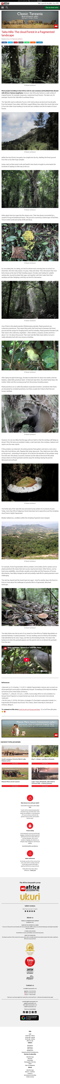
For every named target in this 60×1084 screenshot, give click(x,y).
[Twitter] (27, 1012)
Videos (30, 1063)
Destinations (30, 1045)
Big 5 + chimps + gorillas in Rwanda (43, 759)
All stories (30, 1058)
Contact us (30, 1073)
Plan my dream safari (52, 7)
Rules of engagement (30, 1065)
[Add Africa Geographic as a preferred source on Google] (30, 1020)
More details (15, 763)
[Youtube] (30, 1012)
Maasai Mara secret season (11, 781)
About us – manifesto (30, 1071)
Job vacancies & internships (30, 1075)
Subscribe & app (30, 1056)
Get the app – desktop (30, 1039)
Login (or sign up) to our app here (29, 709)
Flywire (22, 835)
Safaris (30, 1042)
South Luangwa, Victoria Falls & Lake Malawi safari (14, 760)
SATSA (28, 840)
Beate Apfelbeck (18, 39)
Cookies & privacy (30, 1076)
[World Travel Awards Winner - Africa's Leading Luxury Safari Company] (30, 955)
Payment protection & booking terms (30, 1052)
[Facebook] (24, 1012)
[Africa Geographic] (5, 3)
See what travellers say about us (30, 846)
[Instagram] (33, 1012)
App (30, 1031)
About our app (30, 1040)
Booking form (30, 1050)
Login (30, 1033)
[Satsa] (30, 973)
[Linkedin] (35, 1012)
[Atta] (30, 979)
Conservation (30, 1060)
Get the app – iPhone (30, 1035)
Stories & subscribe (30, 1054)
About (30, 1067)
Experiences (30, 1047)
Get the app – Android (30, 1037)
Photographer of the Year (30, 1062)
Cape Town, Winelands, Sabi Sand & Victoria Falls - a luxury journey (43, 782)
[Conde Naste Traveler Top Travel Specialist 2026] (30, 966)
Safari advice (30, 1048)
